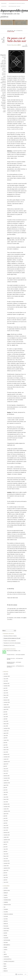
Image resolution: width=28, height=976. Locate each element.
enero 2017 (6, 773)
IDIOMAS (5, 947)
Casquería (6, 897)
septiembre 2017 (7, 761)
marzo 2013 (6, 882)
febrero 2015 (6, 827)
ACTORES (6, 888)
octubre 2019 (6, 730)
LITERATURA (6, 956)
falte (1, 97)
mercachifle (3, 102)
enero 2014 (6, 858)
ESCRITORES (6, 928)
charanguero (3, 79)
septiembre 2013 (7, 868)
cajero (4, 76)
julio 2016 (5, 787)
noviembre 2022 (7, 676)
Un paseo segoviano (21, 654)
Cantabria (5, 895)
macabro (4, 100)
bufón (4, 71)
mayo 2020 (6, 716)
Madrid (5, 963)
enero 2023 (6, 673)
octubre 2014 (6, 837)
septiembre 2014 (7, 839)
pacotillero (4, 103)
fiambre (4, 97)
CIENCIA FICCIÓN (7, 904)
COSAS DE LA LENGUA (8, 914)
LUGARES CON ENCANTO (9, 961)
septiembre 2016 (7, 782)
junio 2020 (5, 714)
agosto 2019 (6, 733)
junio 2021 (5, 688)
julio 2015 (5, 815)
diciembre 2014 (6, 832)
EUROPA (5, 933)
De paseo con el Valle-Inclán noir (16, 39)
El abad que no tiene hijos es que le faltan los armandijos (3, 92)
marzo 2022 (6, 678)
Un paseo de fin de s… (11, 654)
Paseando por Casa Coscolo (9, 645)
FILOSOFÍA (6, 937)
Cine (4, 907)
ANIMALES (6, 892)
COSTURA (6, 916)
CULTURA (6, 918)
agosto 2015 (6, 813)
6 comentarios (24, 46)
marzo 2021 (6, 692)
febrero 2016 (6, 799)
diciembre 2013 (6, 860)
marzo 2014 (6, 853)
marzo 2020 (6, 721)
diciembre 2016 (6, 775)
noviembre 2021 (7, 685)
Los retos (3, 6)
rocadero (4, 106)
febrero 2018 (6, 749)
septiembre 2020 (7, 707)
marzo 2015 (6, 825)
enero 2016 (6, 801)
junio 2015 (5, 818)
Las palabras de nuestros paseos (17, 3)
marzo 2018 (6, 747)
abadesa (4, 68)
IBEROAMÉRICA (7, 944)
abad (2, 61)
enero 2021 (6, 697)
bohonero (4, 69)
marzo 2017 (6, 768)
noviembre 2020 (7, 702)
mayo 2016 (6, 792)
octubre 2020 (6, 704)
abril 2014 (5, 851)
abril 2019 (5, 737)
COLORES (6, 911)
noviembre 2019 (7, 728)
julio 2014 (5, 844)
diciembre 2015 (6, 804)
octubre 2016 (6, 780)
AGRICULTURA (7, 890)
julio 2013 (5, 872)
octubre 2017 (6, 759)
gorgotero (4, 98)
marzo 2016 (6, 797)
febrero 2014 (6, 856)
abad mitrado (3, 66)
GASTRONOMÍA (7, 940)
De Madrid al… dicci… (17, 650)
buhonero (4, 73)
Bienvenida (3, 3)
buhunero (4, 74)
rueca (4, 110)
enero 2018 (6, 752)
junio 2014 (5, 846)
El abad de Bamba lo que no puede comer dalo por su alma (3, 84)
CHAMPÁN (6, 902)
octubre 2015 (6, 808)
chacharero (3, 77)
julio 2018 (5, 742)
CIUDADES (6, 909)
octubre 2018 (6, 740)
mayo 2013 (6, 877)
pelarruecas (3, 105)
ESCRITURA (6, 930)
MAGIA (5, 966)
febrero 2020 (6, 723)
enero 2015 (6, 830)
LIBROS (19, 45)
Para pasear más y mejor (14, 6)
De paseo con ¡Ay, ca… (11, 658)
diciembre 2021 (6, 683)
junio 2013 (5, 875)
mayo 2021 (6, 690)
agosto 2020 (6, 709)
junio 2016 (5, 789)
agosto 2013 (6, 870)
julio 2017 (5, 766)
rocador (4, 108)
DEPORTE (6, 921)
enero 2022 (6, 681)
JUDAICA (5, 949)
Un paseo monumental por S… (14, 663)
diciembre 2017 (6, 754)
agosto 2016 (6, 785)
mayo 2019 (6, 735)
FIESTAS (5, 935)
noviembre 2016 (7, 778)
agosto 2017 (6, 763)
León (4, 952)
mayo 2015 (6, 820)
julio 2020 (5, 711)
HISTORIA (6, 942)
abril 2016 (5, 794)
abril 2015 (5, 823)
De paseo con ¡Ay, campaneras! (10, 640)
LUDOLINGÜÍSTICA (7, 959)
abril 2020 (5, 718)
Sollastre (14, 45)
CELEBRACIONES (7, 899)
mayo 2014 (6, 849)
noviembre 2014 (7, 834)
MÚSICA (5, 968)
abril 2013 (5, 879)
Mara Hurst (9, 650)
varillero (4, 111)
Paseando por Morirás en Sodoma (10, 635)
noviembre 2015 (7, 806)
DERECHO (6, 923)
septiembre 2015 (7, 811)
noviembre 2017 (7, 756)
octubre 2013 (6, 865)
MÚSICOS (6, 970)
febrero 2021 (6, 695)
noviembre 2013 (7, 863)
